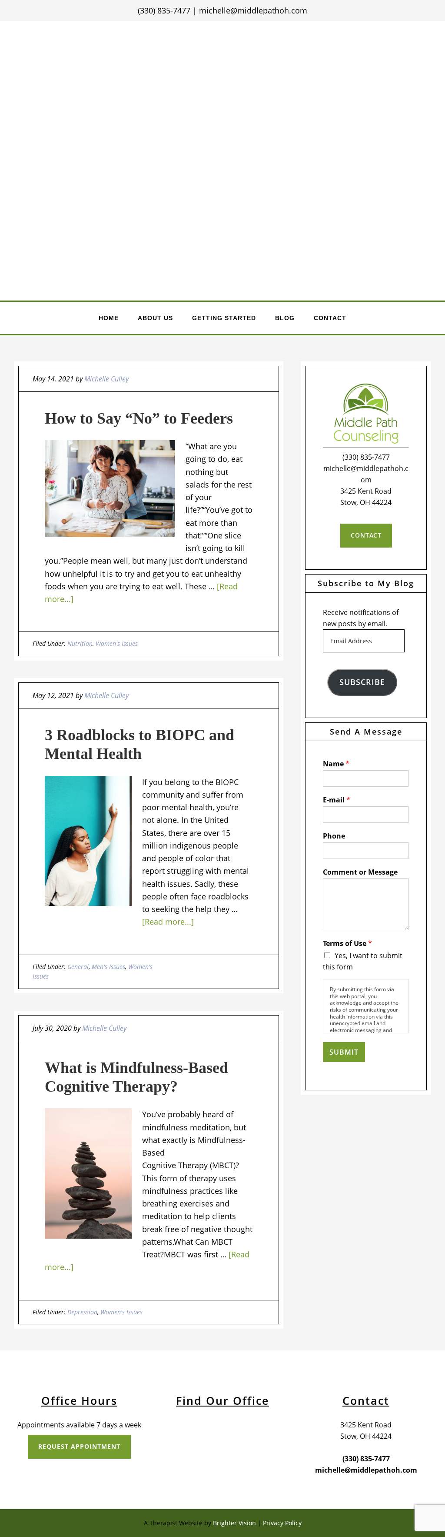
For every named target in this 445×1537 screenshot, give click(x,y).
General (78, 966)
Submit (344, 1052)
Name (336, 763)
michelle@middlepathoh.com (253, 10)
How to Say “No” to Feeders (139, 418)
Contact (366, 535)
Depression (82, 1312)
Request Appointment (79, 1446)
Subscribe (362, 682)
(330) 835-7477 (164, 10)
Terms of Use (347, 943)
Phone (334, 836)
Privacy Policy (282, 1523)
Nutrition (80, 643)
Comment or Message (360, 872)
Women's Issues (117, 643)
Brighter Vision (234, 1523)
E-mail (336, 800)
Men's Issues (108, 966)
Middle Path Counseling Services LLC (223, 107)
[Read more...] (168, 921)
